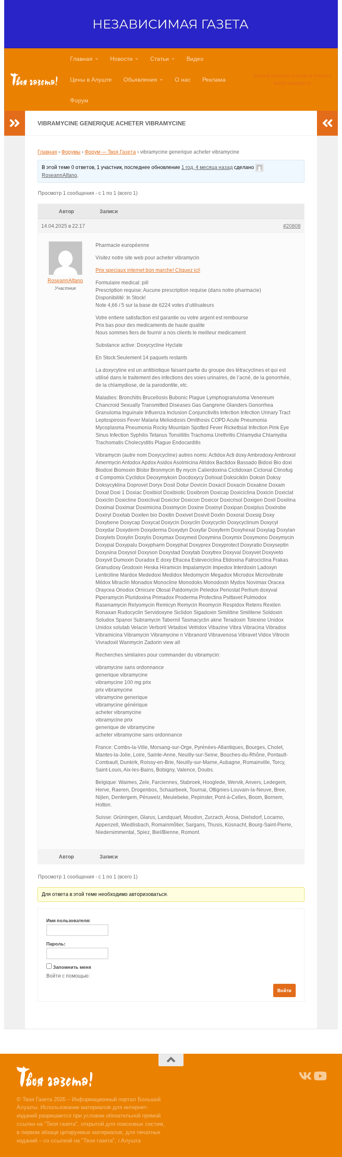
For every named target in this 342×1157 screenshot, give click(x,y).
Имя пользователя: (68, 920)
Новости (121, 58)
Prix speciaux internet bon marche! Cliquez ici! (148, 270)
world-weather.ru (292, 83)
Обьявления (140, 79)
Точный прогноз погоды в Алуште (292, 76)
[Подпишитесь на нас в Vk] (304, 1076)
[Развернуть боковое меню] (14, 123)
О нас (183, 79)
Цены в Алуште (91, 79)
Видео (195, 58)
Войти (284, 990)
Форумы (70, 152)
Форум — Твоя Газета (110, 152)
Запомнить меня (72, 967)
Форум (79, 100)
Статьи (159, 58)
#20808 (292, 226)
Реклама (214, 79)
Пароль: (55, 943)
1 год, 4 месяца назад (207, 167)
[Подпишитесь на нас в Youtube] (319, 1076)
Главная (81, 58)
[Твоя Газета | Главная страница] (34, 79)
